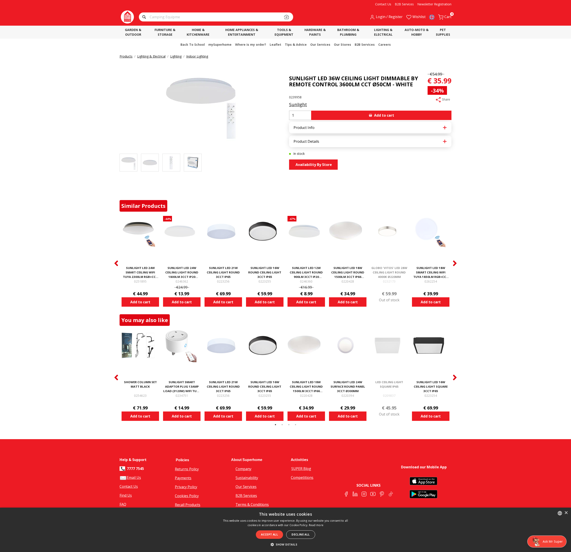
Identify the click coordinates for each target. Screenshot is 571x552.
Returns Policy (187, 469)
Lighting (176, 56)
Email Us (134, 477)
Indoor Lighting (197, 56)
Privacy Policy (186, 486)
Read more (316, 525)
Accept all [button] (269, 534)
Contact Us (129, 486)
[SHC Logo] (127, 17)
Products (126, 56)
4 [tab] (295, 424)
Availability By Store (313, 164)
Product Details (306, 141)
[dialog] (285, 530)
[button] (144, 17)
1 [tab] (275, 424)
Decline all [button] (301, 534)
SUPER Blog (301, 468)
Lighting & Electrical (151, 56)
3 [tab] (289, 424)
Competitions (302, 477)
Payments (183, 478)
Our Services (246, 486)
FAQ (123, 504)
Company (243, 468)
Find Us (126, 495)
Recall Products (187, 504)
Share (445, 99)
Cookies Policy (187, 495)
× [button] (566, 513)
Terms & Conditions (252, 504)
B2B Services (246, 495)
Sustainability (247, 477)
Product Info (304, 127)
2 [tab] (282, 424)
